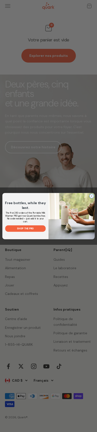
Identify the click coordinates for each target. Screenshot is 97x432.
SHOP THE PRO (25, 228)
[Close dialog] (92, 196)
